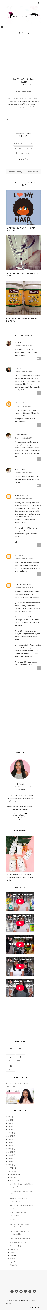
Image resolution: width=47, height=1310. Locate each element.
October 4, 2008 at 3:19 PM (23, 472)
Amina (18, 342)
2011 (10, 1161)
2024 (10, 1120)
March (12, 1265)
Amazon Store (10, 1052)
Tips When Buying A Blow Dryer (21, 1220)
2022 (10, 1126)
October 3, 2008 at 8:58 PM (23, 372)
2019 (10, 1136)
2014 (10, 1152)
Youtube (10, 1069)
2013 (10, 1155)
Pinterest (20, 1060)
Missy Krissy (21, 434)
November (13, 1177)
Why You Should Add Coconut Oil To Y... (21, 319)
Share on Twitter (25, 148)
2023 (10, 1123)
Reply (38, 358)
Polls (26, 159)
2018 (10, 1139)
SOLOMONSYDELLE (23, 495)
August (12, 1249)
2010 (10, 1165)
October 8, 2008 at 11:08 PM (24, 587)
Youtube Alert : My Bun (18, 1243)
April (11, 1262)
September (14, 1246)
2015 (10, 1149)
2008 (10, 1171)
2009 (10, 1168)
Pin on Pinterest (24, 153)
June (12, 1255)
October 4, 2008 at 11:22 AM (24, 406)
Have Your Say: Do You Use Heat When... (22, 274)
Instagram (20, 1052)
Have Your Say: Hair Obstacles (20, 1238)
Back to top (35, 1307)
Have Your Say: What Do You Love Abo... (21, 229)
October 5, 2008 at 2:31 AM (24, 558)
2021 (10, 1129)
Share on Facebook (24, 143)
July (11, 1252)
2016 (10, 1145)
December (13, 1174)
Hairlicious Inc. (23, 584)
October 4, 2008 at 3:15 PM (23, 438)
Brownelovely (22, 368)
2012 (10, 1158)
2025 (10, 1117)
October (13, 1181)
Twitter (10, 1060)
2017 (10, 1142)
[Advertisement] (24, 55)
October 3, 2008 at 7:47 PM (23, 345)
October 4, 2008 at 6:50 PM (23, 499)
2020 (10, 1133)
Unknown (20, 403)
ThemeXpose (25, 1300)
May (11, 1259)
